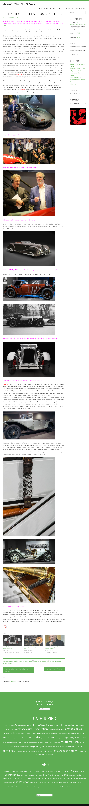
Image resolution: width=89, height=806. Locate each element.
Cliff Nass (76, 775)
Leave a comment (7, 663)
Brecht (26, 775)
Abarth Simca (39, 660)
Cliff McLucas (67, 775)
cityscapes (63, 733)
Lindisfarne (80, 778)
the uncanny (81, 751)
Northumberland (48, 782)
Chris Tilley (47, 775)
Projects (61, 8)
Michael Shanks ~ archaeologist (19, 3)
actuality (73, 725)
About (41, 8)
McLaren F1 (52, 660)
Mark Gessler (9, 782)
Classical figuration (75, 77)
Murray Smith (25, 661)
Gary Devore (36, 778)
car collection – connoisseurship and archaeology (16, 670)
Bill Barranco (38, 771)
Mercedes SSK (59, 660)
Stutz (58, 661)
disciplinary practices (59, 738)
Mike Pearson (21, 782)
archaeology (29, 733)
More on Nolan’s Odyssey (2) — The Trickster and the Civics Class (78, 82)
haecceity (14, 742)
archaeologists (19, 733)
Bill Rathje (51, 771)
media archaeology (54, 742)
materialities (42, 742)
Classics (69, 733)
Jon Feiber (74, 778)
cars (48, 733)
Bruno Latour (39, 775)
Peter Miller (72, 782)
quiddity (56, 746)
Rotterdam (33, 787)
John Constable (67, 778)
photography (40, 746)
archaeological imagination (32, 728)
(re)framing (63, 725)
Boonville (21, 775)
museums (16, 746)
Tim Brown (70, 787)
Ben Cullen (32, 771)
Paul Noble (63, 782)
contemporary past (12, 738)
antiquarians (80, 725)
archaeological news (56, 729)
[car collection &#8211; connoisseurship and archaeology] (12, 640)
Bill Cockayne (44, 771)
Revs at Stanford (65, 746)
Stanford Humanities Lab (47, 787)
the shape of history (65, 750)
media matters (69, 741)
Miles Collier (17, 661)
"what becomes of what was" (28, 725)
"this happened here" (10, 725)
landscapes (31, 742)
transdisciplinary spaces (24, 660)
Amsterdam (8, 771)
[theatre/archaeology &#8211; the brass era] (34, 640)
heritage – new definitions (55, 669)
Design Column (21, 778)
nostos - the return (28, 746)
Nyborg (56, 782)
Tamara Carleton (60, 787)
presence (51, 746)
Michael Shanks (15, 17)
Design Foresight (81, 8)
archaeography (11, 729)
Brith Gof (31, 775)
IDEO (54, 778)
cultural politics (27, 737)
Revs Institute (52, 661)
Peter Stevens (44, 661)
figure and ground (72, 738)
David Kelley (12, 778)
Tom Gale (62, 661)
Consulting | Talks (50, 8)
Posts (35, 8)
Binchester (58, 771)
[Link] (4, 25)
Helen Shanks (50, 778)
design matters (12, 660)
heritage (22, 742)
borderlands (42, 733)
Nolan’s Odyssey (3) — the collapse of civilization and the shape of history (77, 71)
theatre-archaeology (47, 751)
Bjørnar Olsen (65, 771)
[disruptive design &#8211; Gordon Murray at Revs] (55, 640)
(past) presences (49, 725)
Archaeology (70, 8)
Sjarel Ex (40, 787)
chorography (55, 733)
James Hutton (59, 778)
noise (21, 746)
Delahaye (45, 660)
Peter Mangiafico (34, 661)
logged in (14, 681)
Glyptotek (43, 778)
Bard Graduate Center (21, 771)
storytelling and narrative (20, 751)
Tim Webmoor (77, 787)
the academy (33, 751)
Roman (72, 75)
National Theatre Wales (37, 782)
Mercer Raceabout (8, 661)
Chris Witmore (57, 775)
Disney (29, 778)
